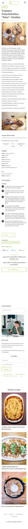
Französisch (6, 242)
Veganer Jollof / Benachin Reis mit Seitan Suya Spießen (14, 263)
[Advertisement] (14, 289)
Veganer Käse (8, 246)
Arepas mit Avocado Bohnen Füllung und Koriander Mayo (14, 258)
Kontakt (11, 514)
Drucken (6, 235)
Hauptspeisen (15, 242)
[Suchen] (25, 3)
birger (3, 20)
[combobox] (14, 310)
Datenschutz (19, 514)
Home (5, 514)
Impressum (15, 516)
